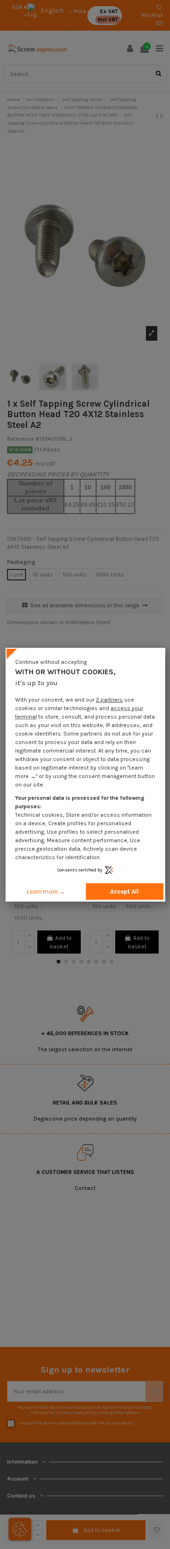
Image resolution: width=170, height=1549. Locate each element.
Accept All (124, 891)
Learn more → (46, 891)
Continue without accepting (51, 661)
